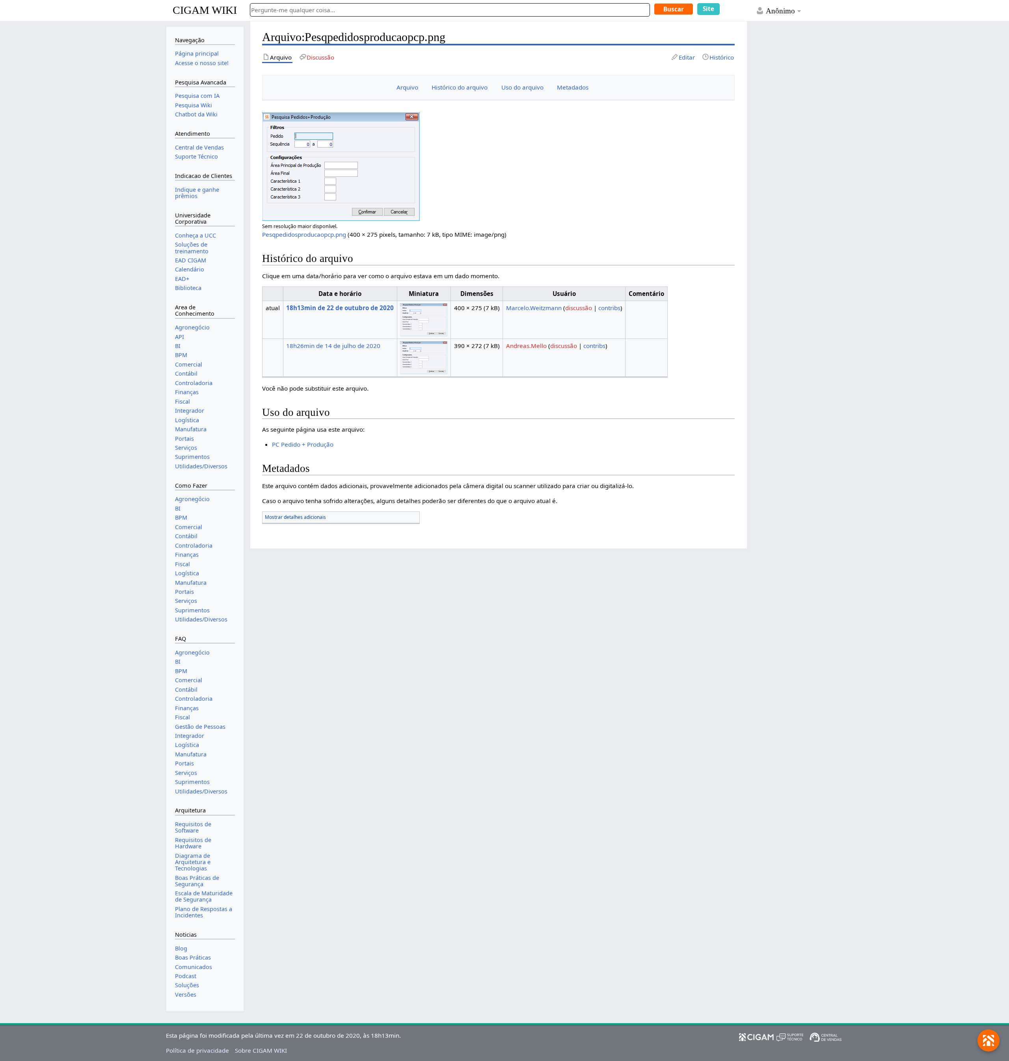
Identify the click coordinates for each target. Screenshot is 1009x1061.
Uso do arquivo (522, 87)
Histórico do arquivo (460, 87)
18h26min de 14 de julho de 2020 (333, 346)
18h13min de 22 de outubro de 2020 (340, 308)
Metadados (572, 87)
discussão (578, 308)
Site (708, 9)
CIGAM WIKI (205, 10)
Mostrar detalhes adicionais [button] (295, 517)
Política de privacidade (197, 1050)
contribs (609, 308)
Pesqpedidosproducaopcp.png (304, 234)
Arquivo (407, 87)
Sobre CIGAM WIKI (261, 1050)
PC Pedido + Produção (302, 444)
